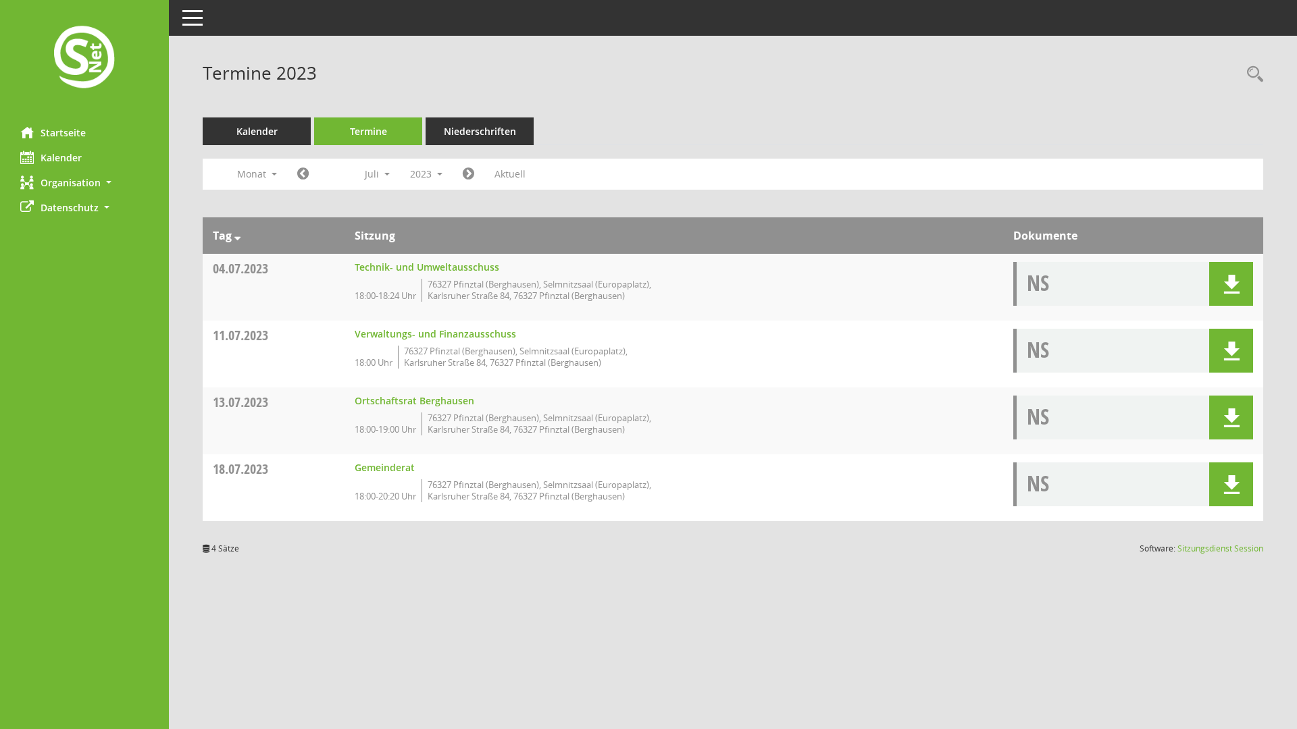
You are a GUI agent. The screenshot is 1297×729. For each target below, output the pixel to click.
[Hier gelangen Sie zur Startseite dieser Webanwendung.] (84, 58)
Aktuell (510, 173)
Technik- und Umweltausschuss (427, 267)
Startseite (63, 132)
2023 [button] (422, 173)
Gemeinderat (385, 467)
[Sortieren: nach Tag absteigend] (237, 235)
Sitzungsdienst (1220, 548)
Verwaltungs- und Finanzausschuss (435, 333)
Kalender (61, 157)
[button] (84, 182)
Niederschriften (480, 131)
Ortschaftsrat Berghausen (414, 400)
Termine (368, 131)
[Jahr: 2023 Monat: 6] (303, 174)
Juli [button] (373, 173)
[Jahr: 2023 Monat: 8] (468, 174)
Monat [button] (253, 173)
